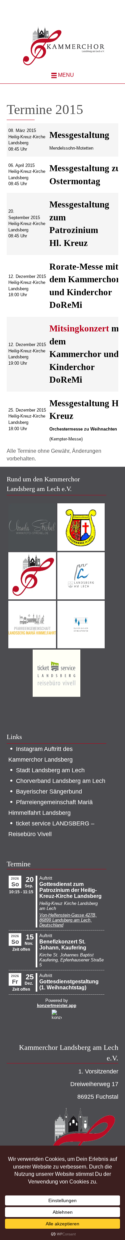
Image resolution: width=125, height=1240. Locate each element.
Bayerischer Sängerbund (49, 791)
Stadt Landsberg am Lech (50, 770)
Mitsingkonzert (79, 328)
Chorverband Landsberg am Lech (60, 781)
